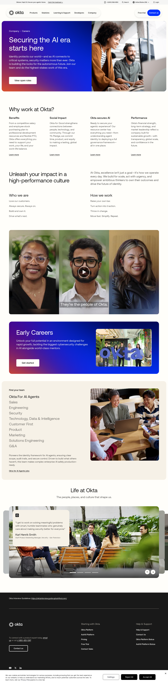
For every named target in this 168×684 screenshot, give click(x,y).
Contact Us (141, 635)
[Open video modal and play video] (84, 272)
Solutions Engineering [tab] (26, 440)
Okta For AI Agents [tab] (24, 397)
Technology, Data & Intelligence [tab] (34, 418)
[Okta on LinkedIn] (20, 668)
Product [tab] (15, 429)
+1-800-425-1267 (24, 640)
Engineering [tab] (18, 407)
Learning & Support (62, 13)
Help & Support (142, 630)
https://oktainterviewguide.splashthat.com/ (49, 598)
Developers (79, 13)
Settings (111, 677)
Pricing (84, 639)
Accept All (147, 677)
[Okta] (16, 12)
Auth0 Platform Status (145, 644)
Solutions (45, 13)
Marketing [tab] (17, 435)
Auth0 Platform (87, 635)
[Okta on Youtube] (10, 668)
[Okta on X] (15, 668)
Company (92, 13)
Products (34, 13)
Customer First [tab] (21, 424)
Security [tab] (15, 413)
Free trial (141, 13)
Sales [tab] (13, 402)
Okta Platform (87, 630)
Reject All (129, 677)
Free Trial (85, 644)
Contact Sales (87, 649)
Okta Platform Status (145, 639)
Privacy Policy (33, 680)
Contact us (154, 13)
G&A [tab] (13, 446)
